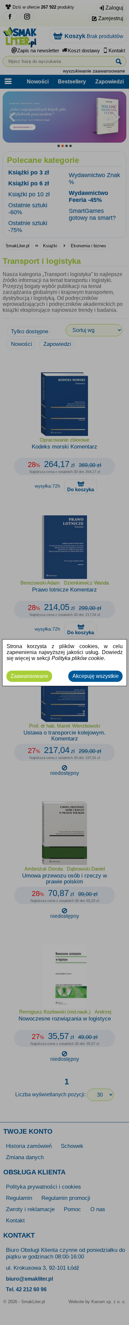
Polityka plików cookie (78, 658)
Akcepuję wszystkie (95, 676)
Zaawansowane (29, 676)
